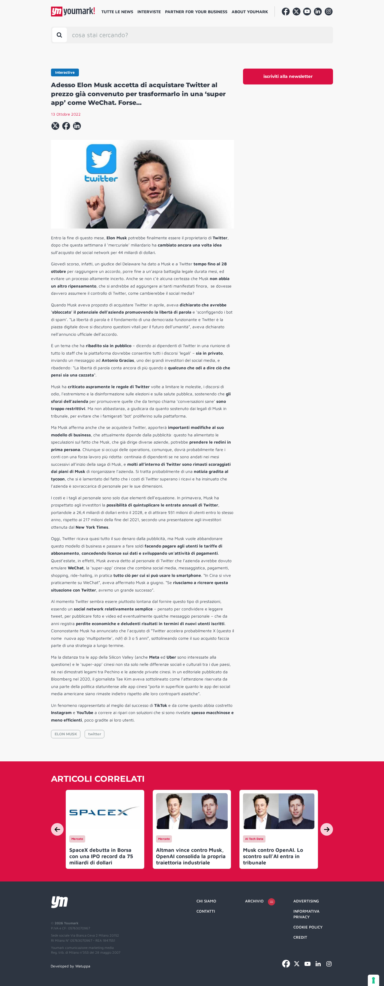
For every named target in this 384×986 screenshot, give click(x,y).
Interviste (149, 11)
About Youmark (250, 11)
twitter (94, 734)
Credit (300, 937)
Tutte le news (117, 11)
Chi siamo (206, 901)
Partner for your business (196, 11)
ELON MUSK (66, 734)
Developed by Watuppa (70, 966)
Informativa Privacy (306, 914)
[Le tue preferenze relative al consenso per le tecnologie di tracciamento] (373, 980)
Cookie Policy (307, 927)
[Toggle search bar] (59, 35)
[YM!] (73, 11)
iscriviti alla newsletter (288, 76)
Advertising (306, 901)
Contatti (205, 911)
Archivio (254, 901)
